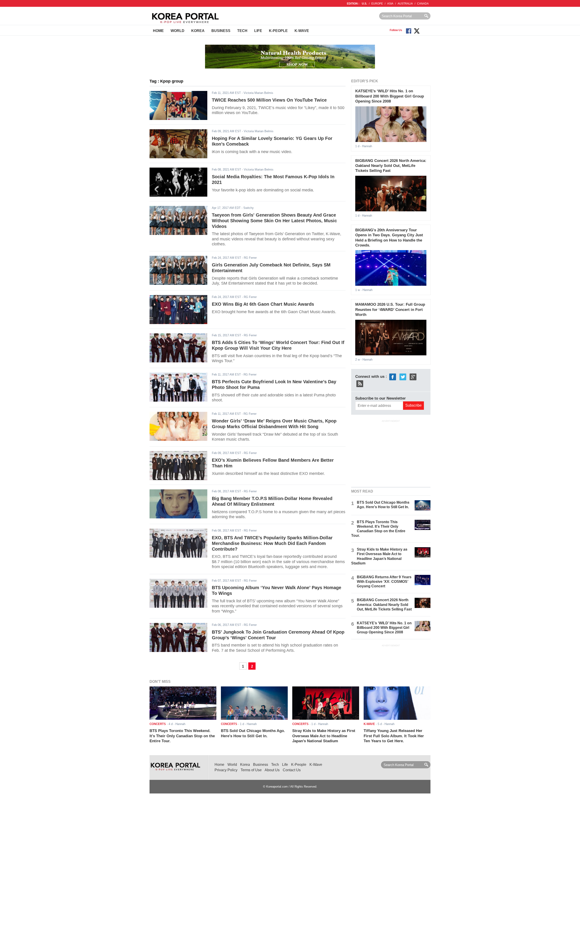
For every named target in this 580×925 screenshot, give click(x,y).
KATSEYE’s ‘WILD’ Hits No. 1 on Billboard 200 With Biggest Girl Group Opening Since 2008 (389, 96)
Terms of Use (251, 770)
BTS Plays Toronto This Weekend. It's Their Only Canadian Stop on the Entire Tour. (182, 736)
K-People (278, 31)
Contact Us (292, 770)
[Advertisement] (391, 453)
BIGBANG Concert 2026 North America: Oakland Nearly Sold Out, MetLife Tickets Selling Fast (390, 166)
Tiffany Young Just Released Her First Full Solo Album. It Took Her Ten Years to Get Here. (394, 736)
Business (220, 31)
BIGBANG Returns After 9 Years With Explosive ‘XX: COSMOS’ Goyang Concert (384, 581)
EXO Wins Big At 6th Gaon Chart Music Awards (263, 304)
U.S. (364, 3)
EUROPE (377, 3)
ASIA (390, 3)
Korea (198, 31)
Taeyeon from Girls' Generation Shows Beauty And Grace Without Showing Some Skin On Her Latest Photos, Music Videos (274, 220)
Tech (242, 31)
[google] (413, 376)
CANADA (423, 3)
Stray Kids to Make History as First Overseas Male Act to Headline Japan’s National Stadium (323, 736)
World (177, 31)
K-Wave (302, 31)
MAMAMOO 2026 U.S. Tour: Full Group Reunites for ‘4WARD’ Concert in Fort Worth (390, 309)
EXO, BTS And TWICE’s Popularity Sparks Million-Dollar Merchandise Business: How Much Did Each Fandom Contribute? (272, 543)
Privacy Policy (226, 770)
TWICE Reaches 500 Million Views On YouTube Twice (269, 100)
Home (158, 31)
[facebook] (392, 376)
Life (258, 31)
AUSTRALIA (405, 3)
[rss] (359, 383)
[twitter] (402, 376)
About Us (272, 770)
